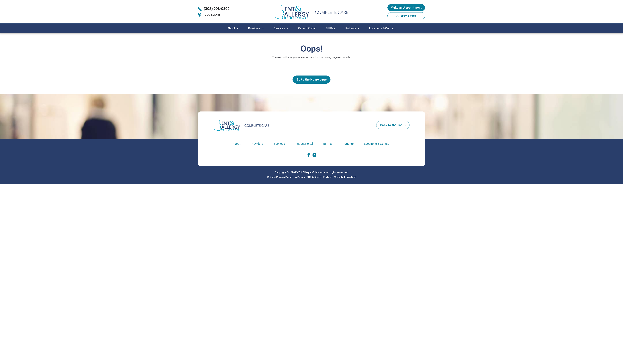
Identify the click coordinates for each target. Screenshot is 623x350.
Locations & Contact (382, 28)
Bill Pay (330, 28)
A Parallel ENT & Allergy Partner (313, 177)
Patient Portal (306, 28)
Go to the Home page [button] (311, 79)
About (231, 28)
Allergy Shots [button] (406, 15)
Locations (212, 14)
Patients (351, 28)
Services (280, 28)
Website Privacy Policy (280, 177)
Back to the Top (391, 125)
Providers (254, 28)
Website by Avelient (345, 177)
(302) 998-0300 (217, 9)
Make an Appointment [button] (406, 7)
